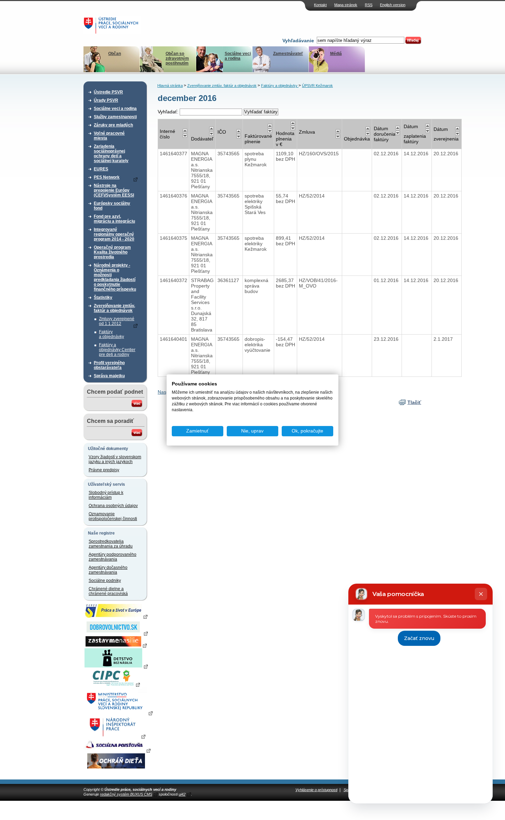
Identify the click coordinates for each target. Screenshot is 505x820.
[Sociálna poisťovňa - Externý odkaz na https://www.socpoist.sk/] (116, 750)
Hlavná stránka (170, 85)
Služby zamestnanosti (115, 116)
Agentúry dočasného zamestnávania (108, 570)
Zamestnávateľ (288, 53)
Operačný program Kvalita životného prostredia (112, 252)
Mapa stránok (345, 5)
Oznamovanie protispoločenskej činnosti (113, 516)
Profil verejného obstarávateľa (109, 365)
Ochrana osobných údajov (113, 505)
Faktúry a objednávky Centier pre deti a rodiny (117, 349)
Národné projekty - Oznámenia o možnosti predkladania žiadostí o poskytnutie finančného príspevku (115, 277)
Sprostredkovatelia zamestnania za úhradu (111, 544)
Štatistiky (103, 297)
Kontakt (320, 5)
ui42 (182, 794)
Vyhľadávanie (298, 40)
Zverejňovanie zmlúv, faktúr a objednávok (114, 308)
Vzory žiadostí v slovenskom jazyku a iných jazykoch (115, 459)
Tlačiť (414, 402)
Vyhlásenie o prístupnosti (316, 790)
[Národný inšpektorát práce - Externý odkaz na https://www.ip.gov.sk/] (116, 736)
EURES (101, 169)
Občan (114, 53)
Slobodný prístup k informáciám (106, 495)
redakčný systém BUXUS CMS (126, 794)
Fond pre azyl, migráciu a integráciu (114, 219)
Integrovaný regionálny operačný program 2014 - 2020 (114, 234)
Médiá (336, 53)
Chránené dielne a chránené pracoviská (108, 591)
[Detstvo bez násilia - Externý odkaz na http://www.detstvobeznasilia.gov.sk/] (116, 666)
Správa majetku (109, 375)
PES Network (107, 177)
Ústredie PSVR (108, 92)
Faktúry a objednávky (111, 334)
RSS (368, 5)
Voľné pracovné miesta (109, 136)
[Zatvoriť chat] (481, 594)
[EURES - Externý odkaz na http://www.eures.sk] (116, 616)
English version (392, 5)
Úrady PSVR (106, 100)
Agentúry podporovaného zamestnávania (112, 557)
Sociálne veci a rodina (238, 56)
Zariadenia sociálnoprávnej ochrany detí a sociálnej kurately (111, 153)
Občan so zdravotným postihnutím (177, 58)
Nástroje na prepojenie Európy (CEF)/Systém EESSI (114, 190)
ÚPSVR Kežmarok (317, 85)
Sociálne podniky (105, 580)
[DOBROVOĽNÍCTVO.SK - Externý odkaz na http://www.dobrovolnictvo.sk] (116, 633)
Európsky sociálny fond (112, 206)
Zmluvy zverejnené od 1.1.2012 (116, 321)
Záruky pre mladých (113, 125)
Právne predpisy (104, 470)
